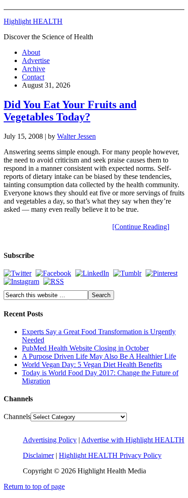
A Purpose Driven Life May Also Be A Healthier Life (99, 356)
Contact (33, 77)
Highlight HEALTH (33, 21)
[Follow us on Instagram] (21, 281)
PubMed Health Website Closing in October (85, 348)
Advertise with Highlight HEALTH (132, 440)
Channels (17, 416)
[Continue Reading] (140, 227)
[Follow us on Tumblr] (127, 273)
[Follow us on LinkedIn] (92, 273)
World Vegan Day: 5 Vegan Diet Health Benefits (92, 364)
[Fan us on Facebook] (53, 273)
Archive (33, 69)
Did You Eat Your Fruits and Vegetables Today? (70, 111)
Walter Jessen (76, 136)
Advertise (36, 60)
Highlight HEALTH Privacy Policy (110, 455)
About (31, 52)
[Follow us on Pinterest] (162, 273)
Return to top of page (34, 486)
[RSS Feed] (53, 281)
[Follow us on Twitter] (17, 273)
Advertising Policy (50, 440)
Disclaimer (38, 455)
